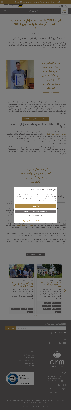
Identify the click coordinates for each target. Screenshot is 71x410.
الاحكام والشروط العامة (26, 221)
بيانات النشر (37, 221)
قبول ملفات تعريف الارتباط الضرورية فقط (36, 211)
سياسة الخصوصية (47, 221)
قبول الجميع (36, 206)
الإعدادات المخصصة (36, 215)
